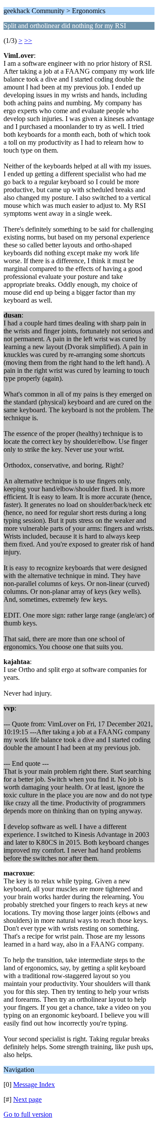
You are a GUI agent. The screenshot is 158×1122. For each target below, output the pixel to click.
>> (28, 40)
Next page (27, 1099)
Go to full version (28, 1114)
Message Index (34, 1084)
